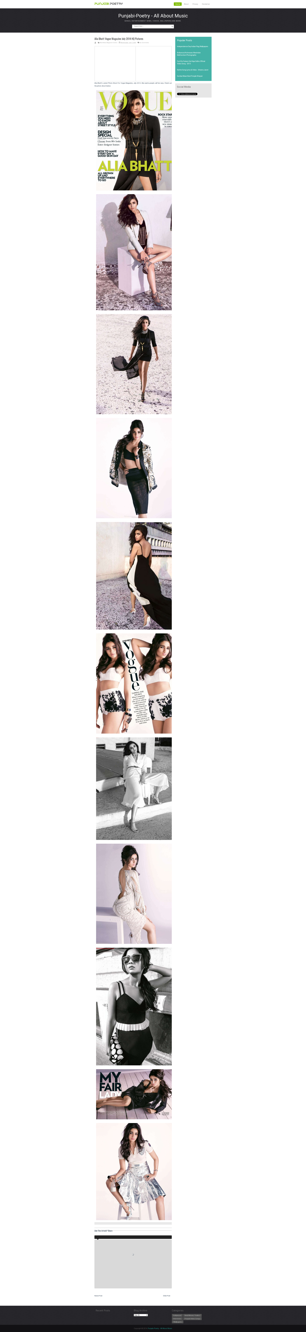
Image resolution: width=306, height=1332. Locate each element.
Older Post (166, 1296)
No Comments (144, 42)
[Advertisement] (115, 63)
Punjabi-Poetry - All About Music (153, 16)
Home (177, 4)
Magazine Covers (111, 42)
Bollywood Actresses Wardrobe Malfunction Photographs (189, 54)
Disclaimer (206, 4)
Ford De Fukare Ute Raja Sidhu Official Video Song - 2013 (191, 62)
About (186, 4)
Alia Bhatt (103, 42)
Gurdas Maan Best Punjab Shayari (190, 76)
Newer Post (98, 1296)
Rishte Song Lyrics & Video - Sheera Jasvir (192, 70)
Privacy (195, 4)
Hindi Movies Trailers (192, 1315)
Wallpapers (177, 1322)
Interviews (177, 1319)
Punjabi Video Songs (192, 1319)
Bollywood (177, 1315)
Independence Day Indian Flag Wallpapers (192, 46)
